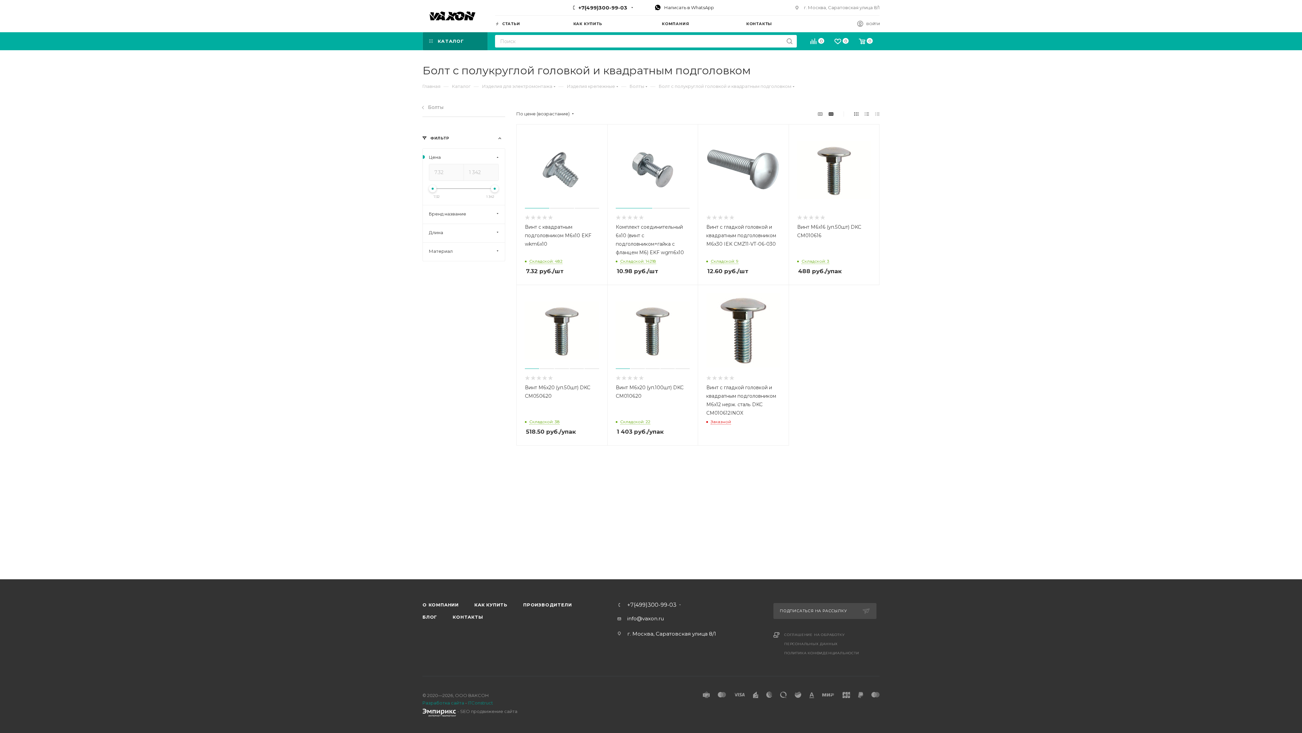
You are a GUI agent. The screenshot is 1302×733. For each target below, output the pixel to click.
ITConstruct (480, 703)
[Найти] (789, 41)
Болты (435, 107)
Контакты (468, 617)
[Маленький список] (820, 113)
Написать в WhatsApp (688, 7)
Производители (547, 604)
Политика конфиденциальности (821, 653)
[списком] (866, 113)
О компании (440, 604)
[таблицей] (877, 113)
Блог (429, 617)
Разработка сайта (443, 703)
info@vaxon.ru (645, 618)
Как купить (491, 604)
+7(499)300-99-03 (602, 7)
